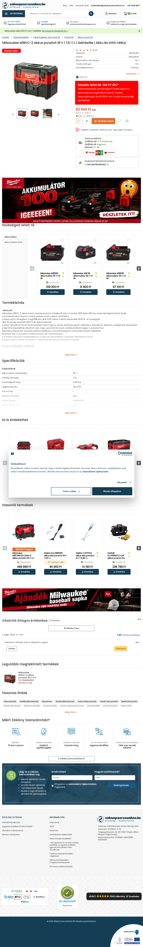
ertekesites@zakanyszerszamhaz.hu (108, 5)
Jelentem (121, 648)
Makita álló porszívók (129, 701)
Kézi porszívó (47, 701)
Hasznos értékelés (131, 635)
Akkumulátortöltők (13, 242)
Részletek (122, 482)
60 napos (74, 21)
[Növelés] (86, 121)
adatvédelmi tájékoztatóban (82, 784)
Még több (70, 354)
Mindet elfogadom (112, 491)
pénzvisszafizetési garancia (83, 24)
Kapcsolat (54, 822)
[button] (13, 115)
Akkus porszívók (10, 701)
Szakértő (44, 21)
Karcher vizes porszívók (109, 701)
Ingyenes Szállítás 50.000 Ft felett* (17, 826)
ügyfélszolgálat (48, 24)
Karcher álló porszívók (12, 706)
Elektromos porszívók (32, 706)
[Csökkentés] (78, 121)
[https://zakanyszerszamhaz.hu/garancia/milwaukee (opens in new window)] (91, 77)
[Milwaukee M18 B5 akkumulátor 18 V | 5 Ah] (85, 252)
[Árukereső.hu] (67, 892)
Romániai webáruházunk (61, 866)
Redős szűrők (126, 706)
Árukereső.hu (67, 905)
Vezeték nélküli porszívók (29, 701)
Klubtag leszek (121, 785)
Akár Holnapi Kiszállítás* (61, 839)
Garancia (54, 830)
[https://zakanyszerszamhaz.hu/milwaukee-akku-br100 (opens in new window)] (71, 200)
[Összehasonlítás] (127, 120)
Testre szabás (69, 491)
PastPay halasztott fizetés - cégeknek (62, 855)
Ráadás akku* (11, 50)
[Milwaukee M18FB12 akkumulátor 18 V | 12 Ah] (52, 252)
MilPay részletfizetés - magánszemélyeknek (60, 861)
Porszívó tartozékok (110, 706)
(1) (96, 50)
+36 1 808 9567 (133, 5)
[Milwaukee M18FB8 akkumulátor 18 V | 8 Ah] (118, 252)
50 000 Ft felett (14, 21)
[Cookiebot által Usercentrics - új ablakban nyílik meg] (120, 454)
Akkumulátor (10, 237)
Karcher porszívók (50, 706)
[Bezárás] (139, 31)
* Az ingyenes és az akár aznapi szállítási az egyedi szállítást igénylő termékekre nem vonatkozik (64, 846)
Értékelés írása (71, 628)
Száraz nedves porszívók (87, 701)
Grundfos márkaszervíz (12, 830)
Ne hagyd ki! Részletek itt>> (55, 31)
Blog (65, 5)
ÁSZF (52, 826)
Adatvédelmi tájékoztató (61, 834)
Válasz (11, 648)
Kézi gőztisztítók (93, 706)
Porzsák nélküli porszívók (65, 701)
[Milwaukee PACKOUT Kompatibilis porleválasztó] (119, 447)
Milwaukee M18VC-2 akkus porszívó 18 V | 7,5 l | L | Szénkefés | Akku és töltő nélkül (27, 678)
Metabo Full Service (11, 834)
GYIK (71, 5)
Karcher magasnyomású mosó (72, 706)
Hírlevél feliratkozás (11, 822)
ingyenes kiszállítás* (17, 24)
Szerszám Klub (82, 5)
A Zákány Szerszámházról (71, 758)
